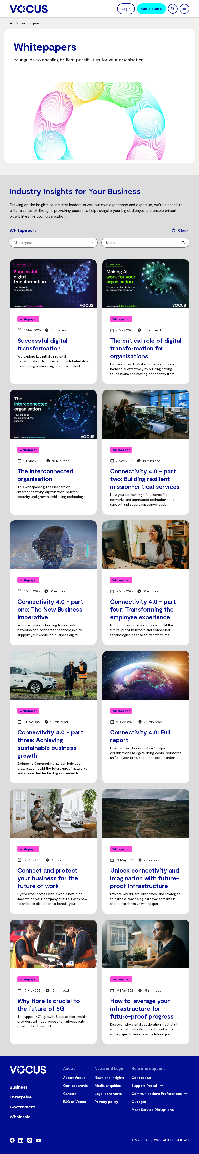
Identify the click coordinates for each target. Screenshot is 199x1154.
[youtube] (38, 1141)
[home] (11, 23)
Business (18, 1087)
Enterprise (21, 1096)
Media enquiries (108, 1085)
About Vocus (74, 1077)
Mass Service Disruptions (153, 1109)
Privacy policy (106, 1101)
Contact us (141, 1077)
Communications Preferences (157, 1093)
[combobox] (54, 243)
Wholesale (20, 1116)
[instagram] (29, 1141)
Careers (69, 1093)
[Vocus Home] (29, 9)
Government (22, 1106)
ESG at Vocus (74, 1101)
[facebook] (12, 1141)
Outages (139, 1101)
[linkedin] (20, 1141)
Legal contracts (108, 1093)
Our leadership (75, 1085)
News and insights (109, 1077)
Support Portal (144, 1085)
